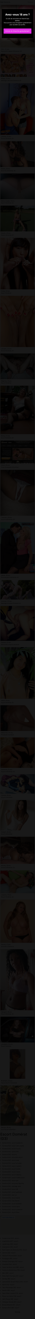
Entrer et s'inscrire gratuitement (17, 31)
